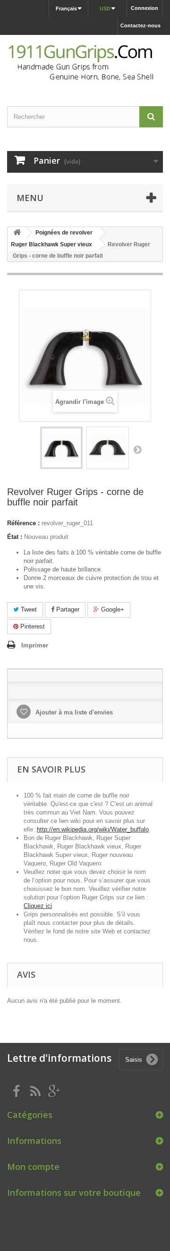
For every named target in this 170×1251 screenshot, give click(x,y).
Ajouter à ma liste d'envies (73, 712)
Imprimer (34, 645)
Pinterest (31, 626)
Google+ (111, 609)
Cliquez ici (38, 905)
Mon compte (33, 1166)
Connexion (144, 8)
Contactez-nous (140, 25)
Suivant (137, 449)
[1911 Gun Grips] (85, 62)
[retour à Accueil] (17, 233)
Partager (66, 609)
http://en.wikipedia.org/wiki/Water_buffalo (93, 829)
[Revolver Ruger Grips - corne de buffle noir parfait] (61, 448)
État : (14, 536)
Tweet (28, 609)
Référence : (23, 523)
